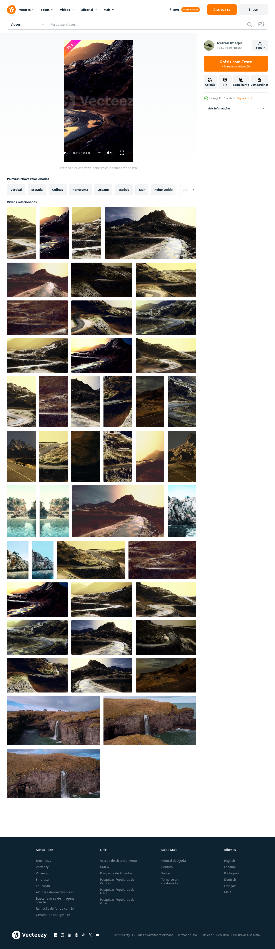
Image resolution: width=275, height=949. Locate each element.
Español (230, 867)
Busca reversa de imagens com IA (55, 900)
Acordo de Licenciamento (118, 860)
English (229, 860)
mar (142, 190)
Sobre (165, 873)
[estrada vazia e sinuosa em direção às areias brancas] (85, 401)
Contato (167, 867)
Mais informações (218, 108)
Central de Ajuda (173, 860)
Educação (43, 886)
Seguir (260, 48)
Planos (175, 9)
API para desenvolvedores (55, 892)
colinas (57, 190)
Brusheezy (43, 860)
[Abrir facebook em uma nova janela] (55, 935)
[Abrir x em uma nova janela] (90, 935)
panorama (80, 190)
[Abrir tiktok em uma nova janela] (83, 935)
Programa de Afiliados (116, 873)
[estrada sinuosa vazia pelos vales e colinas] (21, 233)
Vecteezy (42, 867)
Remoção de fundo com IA (55, 908)
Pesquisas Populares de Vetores (117, 881)
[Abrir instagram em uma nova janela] (62, 935)
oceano (103, 190)
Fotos (45, 10)
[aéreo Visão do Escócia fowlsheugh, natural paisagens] (53, 720)
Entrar (253, 9)
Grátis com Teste (236, 63)
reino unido (163, 190)
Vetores (25, 10)
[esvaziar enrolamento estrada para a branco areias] (117, 401)
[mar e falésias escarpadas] (21, 511)
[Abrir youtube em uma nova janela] (97, 935)
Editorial (86, 10)
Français (230, 886)
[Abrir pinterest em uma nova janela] (76, 935)
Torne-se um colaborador (170, 881)
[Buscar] (249, 24)
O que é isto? (244, 98)
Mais (106, 10)
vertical (16, 190)
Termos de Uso (187, 935)
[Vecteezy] (11, 9)
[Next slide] (190, 189)
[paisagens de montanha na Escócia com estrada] (150, 401)
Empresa (42, 879)
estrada (37, 190)
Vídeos (65, 10)
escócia (123, 190)
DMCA (104, 867)
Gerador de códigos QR (53, 915)
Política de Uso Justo (246, 935)
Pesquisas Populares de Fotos (117, 891)
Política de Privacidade (215, 935)
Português (231, 873)
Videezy (41, 873)
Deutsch (230, 879)
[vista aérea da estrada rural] (21, 401)
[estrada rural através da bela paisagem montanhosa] (21, 456)
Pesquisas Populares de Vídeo (117, 901)
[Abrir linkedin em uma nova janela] (69, 935)
